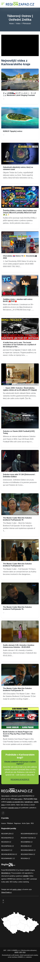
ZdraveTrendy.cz (6, 892)
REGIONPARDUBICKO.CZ (29, 834)
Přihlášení (10, 823)
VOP (20, 952)
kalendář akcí (29, 802)
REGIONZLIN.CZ (26, 846)
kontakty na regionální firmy (15, 802)
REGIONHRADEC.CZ (8, 858)
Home (11, 23)
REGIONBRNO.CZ (26, 842)
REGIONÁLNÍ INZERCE (20, 779)
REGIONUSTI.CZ (6, 850)
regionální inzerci (13, 808)
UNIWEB (25, 876)
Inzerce (3, 823)
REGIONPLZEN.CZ (7, 834)
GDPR (16, 952)
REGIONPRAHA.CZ (7, 846)
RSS (32, 823)
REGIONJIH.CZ (6, 842)
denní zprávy (18, 799)
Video (18, 23)
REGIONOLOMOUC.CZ (28, 850)
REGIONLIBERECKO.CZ (9, 854)
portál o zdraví (16, 889)
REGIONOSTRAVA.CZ (28, 854)
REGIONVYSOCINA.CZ (28, 838)
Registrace (17, 823)
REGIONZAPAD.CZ (7, 838)
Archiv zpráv (26, 823)
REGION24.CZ (25, 858)
